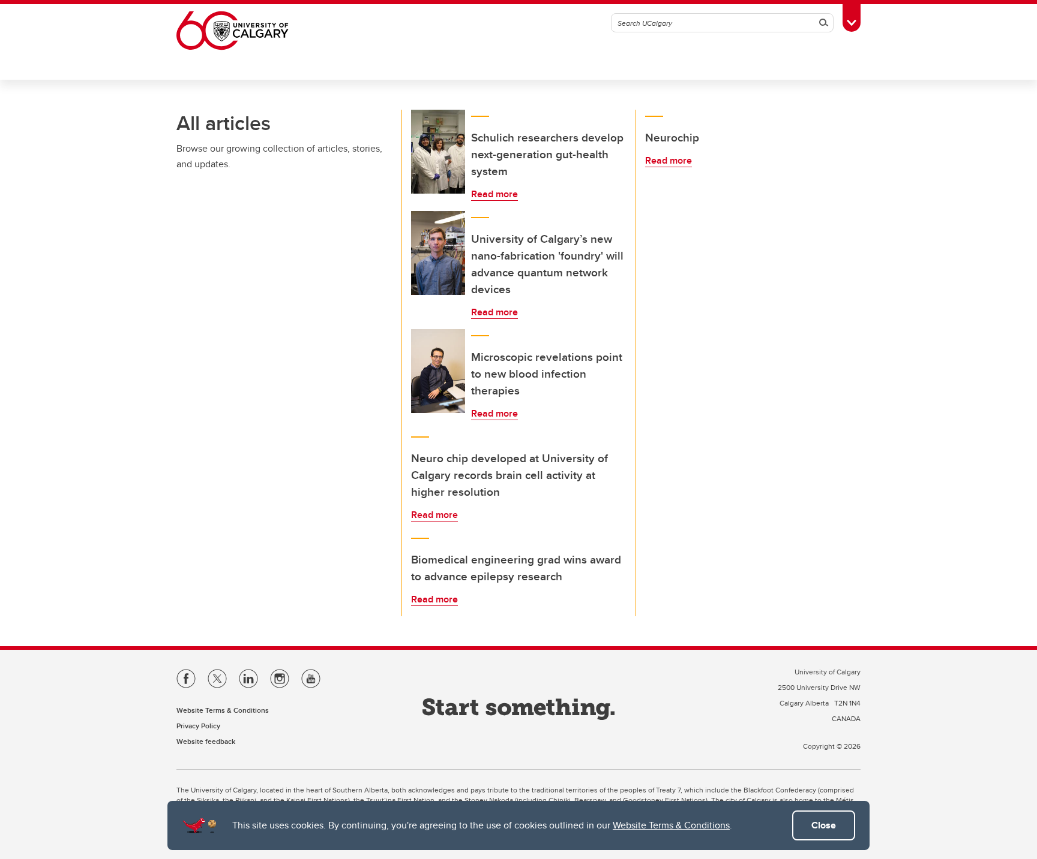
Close (823, 825)
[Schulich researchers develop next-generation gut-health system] (438, 152)
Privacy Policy (198, 726)
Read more (494, 194)
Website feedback (205, 741)
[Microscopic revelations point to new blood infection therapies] (438, 371)
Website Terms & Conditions (671, 825)
